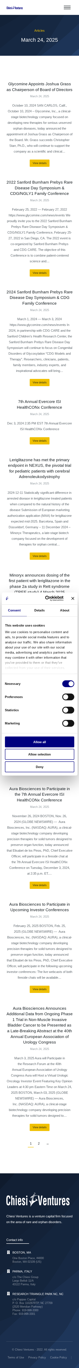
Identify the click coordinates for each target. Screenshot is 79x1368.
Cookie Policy (58, 1357)
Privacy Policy (37, 1357)
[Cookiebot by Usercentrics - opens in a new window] (47, 598)
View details (40, 163)
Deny (39, 766)
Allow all (39, 742)
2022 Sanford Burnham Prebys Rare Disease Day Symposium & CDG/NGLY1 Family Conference (40, 188)
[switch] (68, 696)
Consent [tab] (14, 610)
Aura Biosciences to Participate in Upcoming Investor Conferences (39, 907)
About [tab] (64, 610)
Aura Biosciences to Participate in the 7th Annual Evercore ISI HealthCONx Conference (39, 794)
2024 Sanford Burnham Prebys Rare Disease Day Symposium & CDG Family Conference (40, 298)
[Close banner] (72, 598)
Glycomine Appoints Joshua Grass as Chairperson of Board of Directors (39, 87)
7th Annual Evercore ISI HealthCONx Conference (39, 404)
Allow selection (39, 754)
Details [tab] (39, 610)
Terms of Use (16, 1357)
